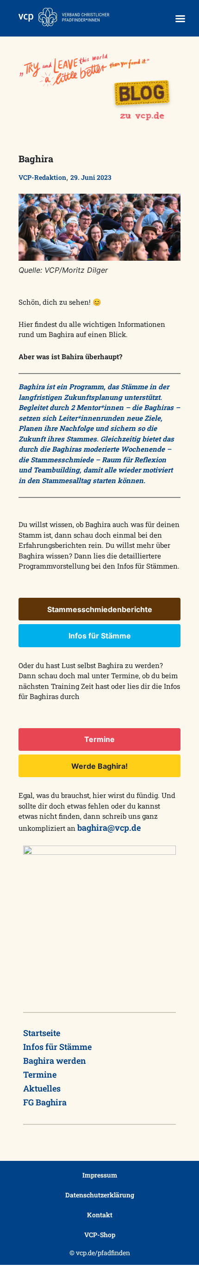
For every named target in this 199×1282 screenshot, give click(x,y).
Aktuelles (42, 1088)
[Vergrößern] (168, 205)
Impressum (99, 1175)
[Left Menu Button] (180, 19)
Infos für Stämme (57, 1046)
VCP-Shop (99, 1234)
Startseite (41, 1032)
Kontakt (99, 1214)
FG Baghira (45, 1102)
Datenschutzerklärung (99, 1194)
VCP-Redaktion (42, 177)
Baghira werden (54, 1060)
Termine (39, 1074)
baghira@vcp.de (109, 827)
